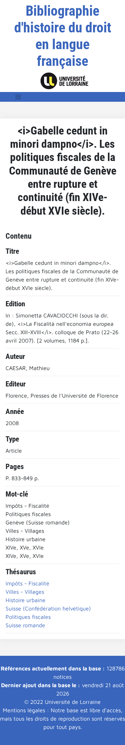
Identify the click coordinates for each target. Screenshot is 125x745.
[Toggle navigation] (18, 97)
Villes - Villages (25, 592)
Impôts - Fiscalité (27, 583)
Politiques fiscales (28, 617)
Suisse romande (25, 625)
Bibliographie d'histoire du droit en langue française (62, 36)
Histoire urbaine (25, 600)
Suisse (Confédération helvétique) (48, 608)
